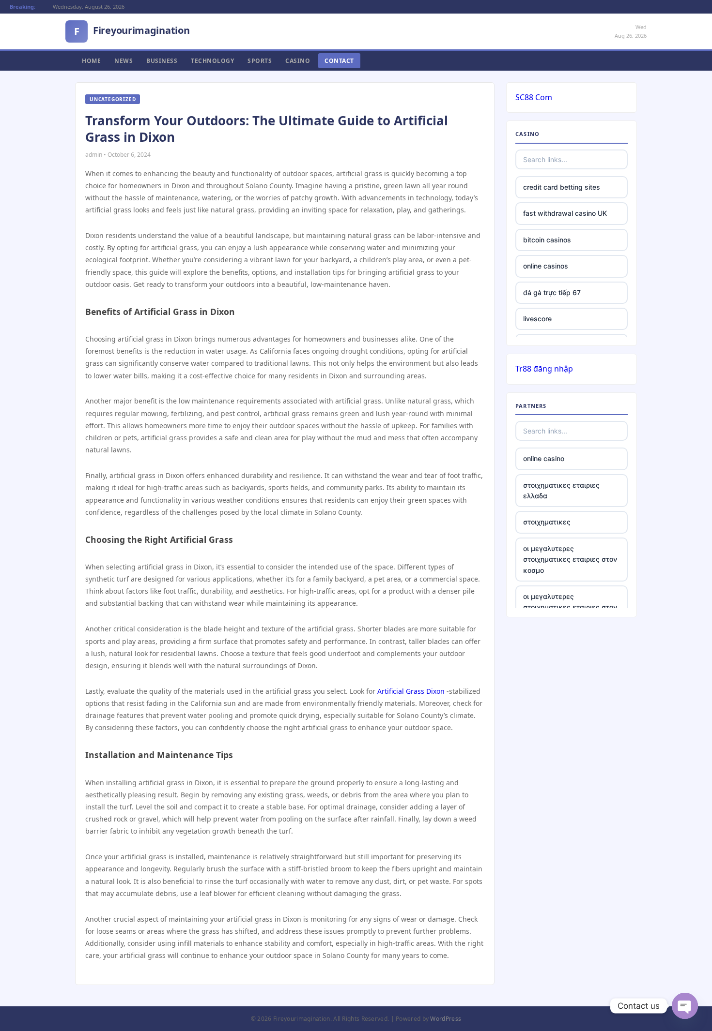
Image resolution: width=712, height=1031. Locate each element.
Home (91, 61)
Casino (297, 61)
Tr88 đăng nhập (544, 368)
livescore (537, 318)
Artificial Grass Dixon (411, 691)
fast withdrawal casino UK (565, 213)
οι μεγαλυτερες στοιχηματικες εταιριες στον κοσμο (570, 559)
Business (161, 61)
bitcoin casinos (547, 240)
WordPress (445, 1019)
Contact (339, 61)
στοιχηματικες (547, 522)
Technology (212, 61)
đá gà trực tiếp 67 (552, 292)
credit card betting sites (561, 187)
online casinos (545, 266)
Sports (260, 61)
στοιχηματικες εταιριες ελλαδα (561, 490)
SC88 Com (533, 97)
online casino (543, 458)
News (123, 61)
